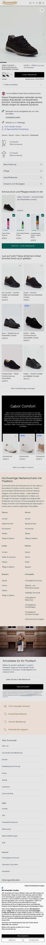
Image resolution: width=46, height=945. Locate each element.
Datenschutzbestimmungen (34, 886)
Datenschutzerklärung (8, 929)
